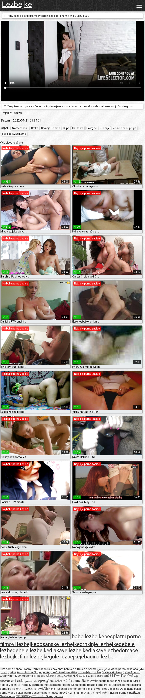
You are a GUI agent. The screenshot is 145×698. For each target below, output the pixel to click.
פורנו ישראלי (75, 692)
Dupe (66, 128)
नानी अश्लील (22, 696)
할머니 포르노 (25, 688)
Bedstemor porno (60, 685)
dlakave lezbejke (68, 650)
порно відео (106, 681)
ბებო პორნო (131, 672)
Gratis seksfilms (112, 672)
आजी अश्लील (18, 681)
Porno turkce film (27, 672)
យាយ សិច (80, 681)
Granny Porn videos (34, 669)
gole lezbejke (64, 657)
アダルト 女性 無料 (96, 692)
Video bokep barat (19, 692)
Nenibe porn (7, 696)
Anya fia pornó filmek (52, 672)
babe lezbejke (88, 636)
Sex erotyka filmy (96, 688)
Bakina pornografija (99, 685)
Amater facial (20, 128)
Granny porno (54, 696)
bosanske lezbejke (58, 644)
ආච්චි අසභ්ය (37, 696)
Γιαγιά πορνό (59, 692)
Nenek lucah (56, 688)
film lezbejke (34, 657)
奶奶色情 (92, 681)
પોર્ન (75, 675)
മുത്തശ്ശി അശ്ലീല (50, 681)
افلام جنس (103, 669)
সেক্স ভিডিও (71, 672)
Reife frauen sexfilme (82, 669)
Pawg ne (91, 128)
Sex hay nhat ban (58, 669)
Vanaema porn (41, 692)
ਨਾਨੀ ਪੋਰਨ (68, 681)
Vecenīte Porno (19, 685)
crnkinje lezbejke (99, 644)
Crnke (34, 128)
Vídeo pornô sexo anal (124, 669)
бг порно (39, 675)
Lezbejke (17, 4)
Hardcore (77, 128)
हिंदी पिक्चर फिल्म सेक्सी (121, 675)
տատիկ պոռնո (89, 672)
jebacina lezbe (96, 657)
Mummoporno (24, 675)
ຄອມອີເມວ (133, 692)
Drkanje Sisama (50, 128)
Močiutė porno (38, 685)
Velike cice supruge (124, 128)
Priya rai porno (117, 692)
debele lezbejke (31, 650)
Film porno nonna (11, 669)
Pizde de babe (124, 681)
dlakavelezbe (103, 650)
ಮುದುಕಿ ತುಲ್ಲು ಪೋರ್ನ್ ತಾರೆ (94, 675)
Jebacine (113, 688)
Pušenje (105, 128)
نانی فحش (31, 681)
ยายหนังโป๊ (41, 688)
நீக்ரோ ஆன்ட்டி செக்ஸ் (59, 675)
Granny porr (7, 675)
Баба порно (78, 685)
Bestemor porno (74, 688)
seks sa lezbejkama (14, 133)
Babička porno (121, 685)
